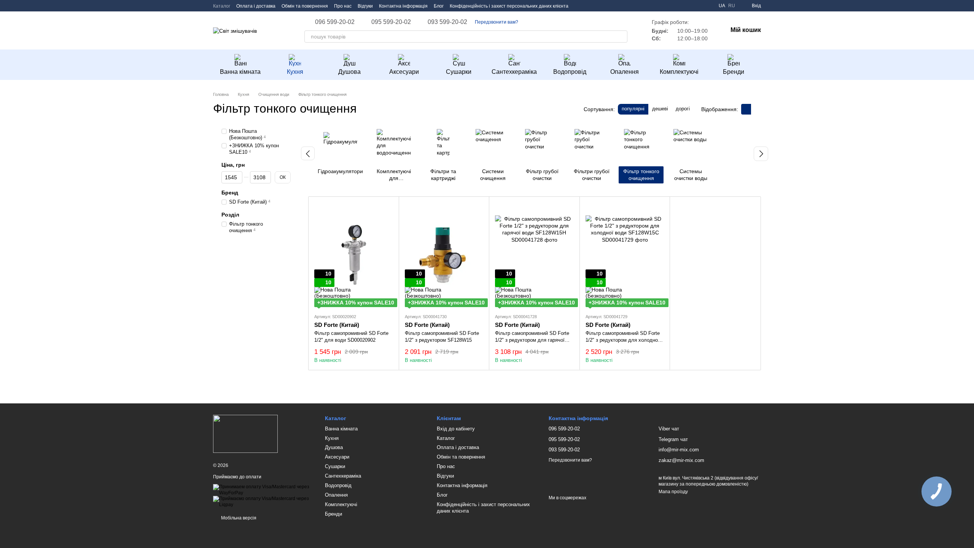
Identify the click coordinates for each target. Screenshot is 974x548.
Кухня (295, 71)
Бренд (229, 193)
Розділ (230, 215)
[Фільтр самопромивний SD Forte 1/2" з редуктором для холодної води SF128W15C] (625, 254)
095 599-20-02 (391, 22)
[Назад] (308, 153)
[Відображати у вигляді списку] (756, 109)
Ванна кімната (240, 71)
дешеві (660, 109)
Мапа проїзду (673, 491)
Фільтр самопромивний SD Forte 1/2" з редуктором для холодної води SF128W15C (623, 340)
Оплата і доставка (255, 6)
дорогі (683, 109)
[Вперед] (761, 154)
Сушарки (458, 71)
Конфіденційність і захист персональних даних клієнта (509, 6)
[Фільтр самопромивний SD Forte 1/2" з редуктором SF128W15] (444, 254)
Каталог (221, 6)
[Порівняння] (708, 6)
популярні (633, 109)
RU (731, 5)
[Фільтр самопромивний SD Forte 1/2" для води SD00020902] (353, 254)
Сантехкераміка (514, 71)
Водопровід (569, 71)
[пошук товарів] (621, 36)
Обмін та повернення (305, 6)
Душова (349, 71)
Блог (439, 6)
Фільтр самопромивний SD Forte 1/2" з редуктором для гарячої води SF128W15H (532, 340)
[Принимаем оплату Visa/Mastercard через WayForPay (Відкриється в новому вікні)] (263, 489)
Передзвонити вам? (496, 22)
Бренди (733, 71)
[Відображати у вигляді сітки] (746, 109)
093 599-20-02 (447, 22)
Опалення (624, 71)
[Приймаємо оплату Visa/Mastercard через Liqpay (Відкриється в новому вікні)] (263, 501)
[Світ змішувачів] (245, 433)
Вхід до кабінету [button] (456, 429)
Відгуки (365, 6)
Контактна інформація (403, 6)
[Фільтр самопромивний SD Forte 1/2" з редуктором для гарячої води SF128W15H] (534, 254)
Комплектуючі (679, 71)
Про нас (343, 6)
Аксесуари (404, 71)
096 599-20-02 (335, 22)
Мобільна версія (238, 518)
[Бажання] (694, 6)
